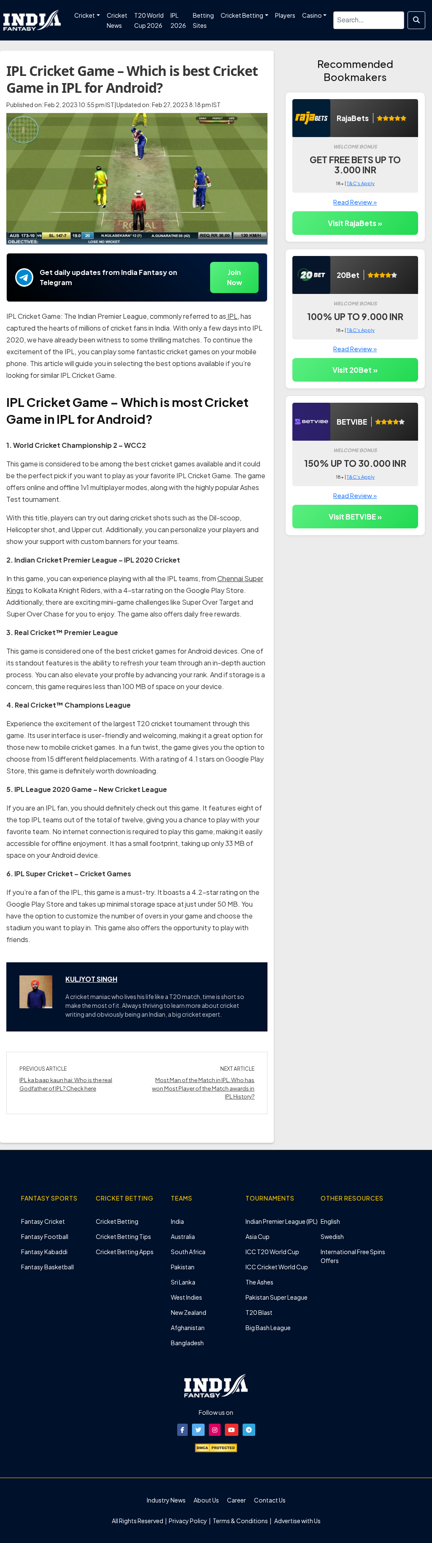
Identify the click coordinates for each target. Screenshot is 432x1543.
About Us (206, 1500)
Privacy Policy (188, 1520)
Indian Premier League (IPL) (282, 1221)
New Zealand (188, 1312)
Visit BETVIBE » (355, 516)
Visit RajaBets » (355, 223)
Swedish (332, 1236)
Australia (183, 1236)
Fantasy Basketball (47, 1267)
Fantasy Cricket (43, 1221)
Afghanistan (188, 1327)
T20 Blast (259, 1312)
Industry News (166, 1500)
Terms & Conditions (240, 1520)
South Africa (188, 1251)
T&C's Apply (361, 183)
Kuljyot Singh (91, 979)
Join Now (234, 277)
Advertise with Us (297, 1520)
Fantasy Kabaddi (44, 1251)
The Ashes (259, 1282)
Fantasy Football (44, 1236)
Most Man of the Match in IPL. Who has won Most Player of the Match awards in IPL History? (203, 1088)
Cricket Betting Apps (125, 1251)
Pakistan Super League (277, 1297)
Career (236, 1500)
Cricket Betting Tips (123, 1236)
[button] (182, 1430)
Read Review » (355, 202)
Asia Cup (258, 1236)
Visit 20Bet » (355, 369)
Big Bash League (268, 1327)
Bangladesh (187, 1342)
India (177, 1221)
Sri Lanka (183, 1282)
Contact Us (270, 1500)
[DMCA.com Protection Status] (216, 1447)
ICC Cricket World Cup (277, 1267)
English (330, 1221)
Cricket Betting (117, 1221)
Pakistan (182, 1267)
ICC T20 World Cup (272, 1251)
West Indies (186, 1297)
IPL (232, 316)
